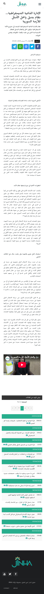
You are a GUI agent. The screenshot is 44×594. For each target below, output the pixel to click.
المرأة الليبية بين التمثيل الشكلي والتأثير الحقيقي (21, 445)
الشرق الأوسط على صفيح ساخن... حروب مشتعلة (20, 526)
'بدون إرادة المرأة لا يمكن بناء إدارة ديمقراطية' (21, 486)
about (15, 588)
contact (6, 588)
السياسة (37, 41)
